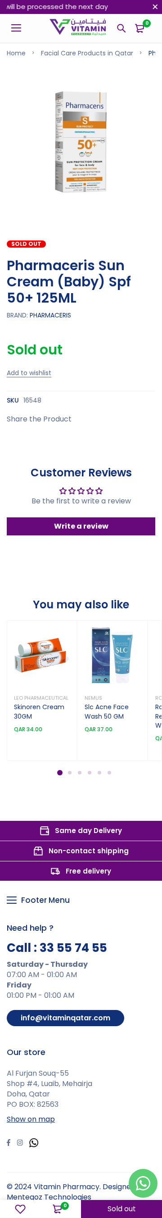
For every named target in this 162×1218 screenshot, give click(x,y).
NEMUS (93, 698)
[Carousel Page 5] (99, 772)
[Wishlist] (20, 1209)
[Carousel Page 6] (109, 772)
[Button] (121, 28)
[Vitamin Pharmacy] (78, 28)
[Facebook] (8, 1143)
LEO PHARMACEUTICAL (41, 698)
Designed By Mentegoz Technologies (76, 1192)
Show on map (31, 1119)
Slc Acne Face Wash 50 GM (107, 711)
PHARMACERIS (50, 315)
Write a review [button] (81, 526)
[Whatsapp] (33, 1144)
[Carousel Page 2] (69, 772)
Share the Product (39, 419)
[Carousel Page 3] (79, 772)
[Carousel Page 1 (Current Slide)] (60, 772)
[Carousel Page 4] (89, 772)
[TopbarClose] (155, 7)
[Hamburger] (19, 28)
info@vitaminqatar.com (65, 1018)
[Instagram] (20, 1143)
